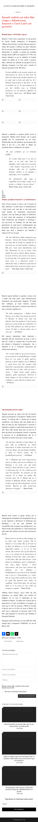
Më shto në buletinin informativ (15, 691)
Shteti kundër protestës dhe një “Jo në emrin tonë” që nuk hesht (19, 725)
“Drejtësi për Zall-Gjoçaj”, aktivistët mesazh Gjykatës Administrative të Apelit (19, 789)
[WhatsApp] (12, 634)
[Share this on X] (16, 634)
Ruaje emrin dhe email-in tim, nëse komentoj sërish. (15, 687)
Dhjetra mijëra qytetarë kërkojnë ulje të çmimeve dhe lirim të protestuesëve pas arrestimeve (19, 758)
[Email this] (8, 634)
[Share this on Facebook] (3, 634)
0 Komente (19, 641)
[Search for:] (22, 12)
